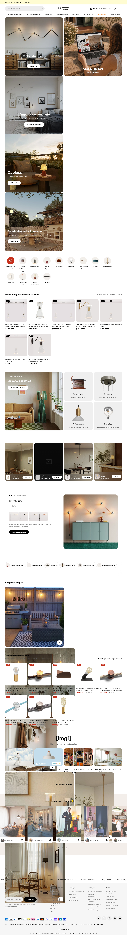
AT (33, 933)
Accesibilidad (65, 929)
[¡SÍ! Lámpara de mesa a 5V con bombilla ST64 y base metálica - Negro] (87, 674)
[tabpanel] (31, 523)
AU (30, 933)
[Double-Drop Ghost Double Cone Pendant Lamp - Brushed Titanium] (16, 310)
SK (82, 933)
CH (39, 933)
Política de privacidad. (11, 906)
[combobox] (25, 8)
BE (36, 933)
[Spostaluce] (91, 521)
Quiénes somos (10, 2)
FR (53, 933)
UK (90, 933)
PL (76, 933)
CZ (42, 933)
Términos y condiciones (26, 904)
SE (85, 933)
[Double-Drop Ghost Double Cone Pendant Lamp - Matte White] (63, 310)
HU (63, 933)
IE (65, 933)
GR (57, 933)
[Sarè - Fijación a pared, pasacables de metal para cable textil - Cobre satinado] (111, 674)
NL (73, 933)
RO (79, 933)
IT (68, 933)
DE (45, 933)
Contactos (19, 2)
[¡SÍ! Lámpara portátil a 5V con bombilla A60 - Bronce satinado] (16, 674)
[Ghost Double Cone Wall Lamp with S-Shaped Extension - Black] (39, 345)
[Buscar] (42, 8)
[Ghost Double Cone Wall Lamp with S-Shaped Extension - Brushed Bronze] (87, 310)
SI (87, 933)
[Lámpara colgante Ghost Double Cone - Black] (111, 310)
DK (48, 933)
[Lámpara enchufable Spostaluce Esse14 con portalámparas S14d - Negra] (23, 516)
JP (70, 933)
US (93, 933)
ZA (96, 933)
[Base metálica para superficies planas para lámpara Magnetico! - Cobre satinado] (63, 674)
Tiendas (27, 2)
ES (51, 933)
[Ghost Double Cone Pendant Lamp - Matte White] (16, 345)
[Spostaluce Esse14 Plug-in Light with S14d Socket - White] (14, 516)
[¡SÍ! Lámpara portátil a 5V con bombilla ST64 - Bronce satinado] (63, 706)
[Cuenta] (110, 8)
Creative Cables (13, 924)
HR (60, 933)
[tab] (16, 501)
